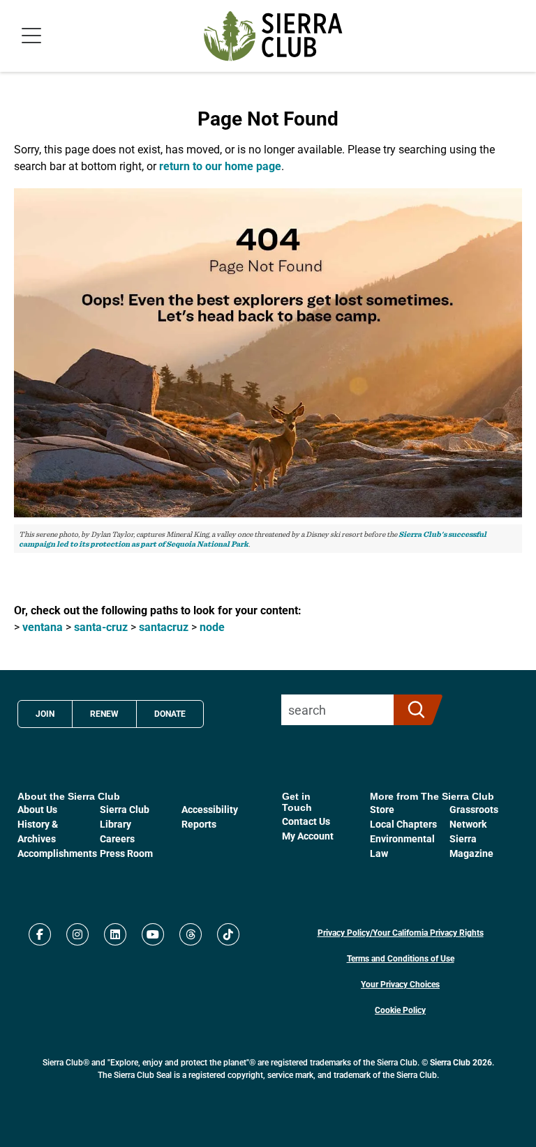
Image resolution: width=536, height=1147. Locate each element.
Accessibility (209, 809)
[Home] (273, 35)
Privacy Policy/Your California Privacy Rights (401, 932)
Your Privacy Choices (400, 983)
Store (382, 809)
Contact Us (306, 821)
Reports (198, 823)
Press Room (126, 853)
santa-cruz (101, 626)
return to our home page (220, 165)
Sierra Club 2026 (461, 1062)
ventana (42, 626)
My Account (308, 835)
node (212, 626)
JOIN (45, 713)
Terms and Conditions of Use (400, 958)
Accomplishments (57, 853)
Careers (117, 838)
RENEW (104, 713)
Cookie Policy (400, 1009)
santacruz (163, 626)
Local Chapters (403, 823)
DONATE (170, 713)
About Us (37, 809)
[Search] (412, 709)
